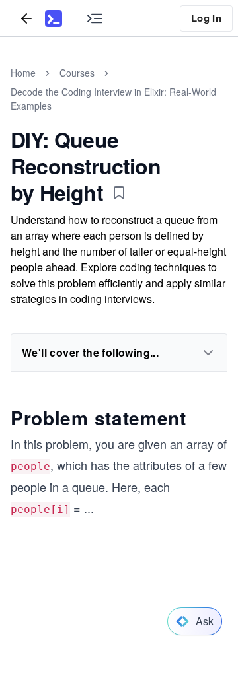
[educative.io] (53, 18)
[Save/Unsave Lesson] (119, 192)
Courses (77, 72)
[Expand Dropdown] (208, 352)
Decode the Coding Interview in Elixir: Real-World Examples (113, 98)
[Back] (26, 18)
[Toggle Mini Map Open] (94, 18)
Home (23, 72)
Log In (206, 18)
